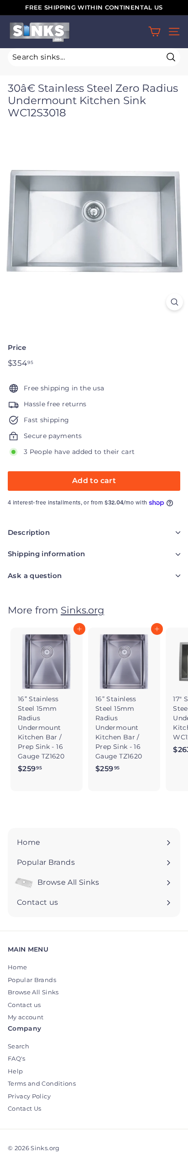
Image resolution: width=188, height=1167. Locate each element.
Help (15, 1071)
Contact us (24, 1004)
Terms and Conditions (42, 1083)
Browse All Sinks (33, 992)
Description (29, 532)
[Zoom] (174, 302)
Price (17, 347)
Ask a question (35, 575)
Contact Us (25, 1108)
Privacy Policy (29, 1096)
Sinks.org (82, 610)
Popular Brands (32, 979)
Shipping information (46, 553)
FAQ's (17, 1058)
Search (18, 1046)
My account (26, 1017)
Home (17, 967)
